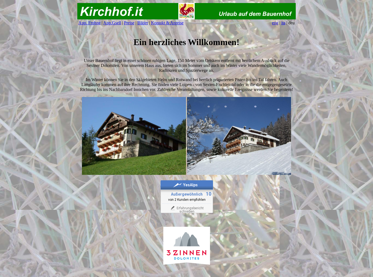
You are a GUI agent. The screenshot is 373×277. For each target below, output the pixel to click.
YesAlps (190, 185)
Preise (129, 22)
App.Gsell (112, 22)
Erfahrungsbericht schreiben (190, 209)
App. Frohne (89, 22)
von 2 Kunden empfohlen (187, 200)
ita (283, 22)
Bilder (142, 22)
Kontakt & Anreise (167, 22)
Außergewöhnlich (187, 194)
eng (275, 22)
